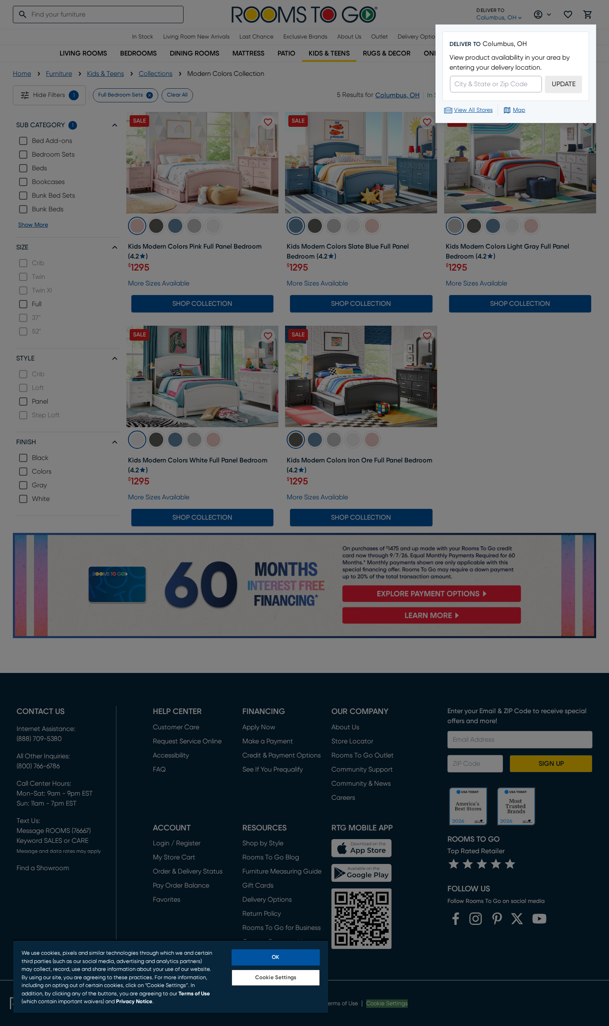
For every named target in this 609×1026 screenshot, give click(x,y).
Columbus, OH (505, 44)
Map (519, 110)
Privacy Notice (134, 1001)
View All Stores (473, 110)
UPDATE (563, 84)
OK (275, 957)
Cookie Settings (275, 977)
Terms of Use (194, 994)
